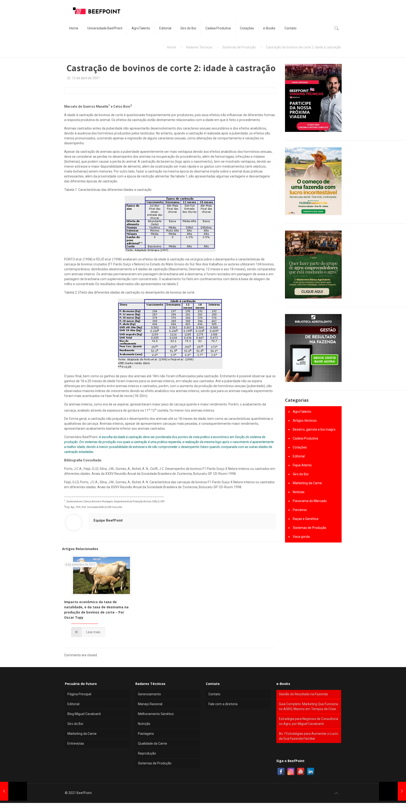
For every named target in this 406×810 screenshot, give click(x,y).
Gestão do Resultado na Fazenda (303, 694)
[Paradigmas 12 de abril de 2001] (392, 791)
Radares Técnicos (199, 47)
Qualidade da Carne (152, 743)
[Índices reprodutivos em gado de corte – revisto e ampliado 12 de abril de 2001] (13, 791)
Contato (214, 694)
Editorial (299, 456)
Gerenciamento (149, 694)
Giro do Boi (300, 474)
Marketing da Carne (307, 483)
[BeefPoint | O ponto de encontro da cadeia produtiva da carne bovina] (96, 10)
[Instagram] (291, 771)
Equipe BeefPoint (108, 520)
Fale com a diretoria (223, 704)
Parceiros (300, 510)
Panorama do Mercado (310, 501)
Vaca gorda (301, 537)
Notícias (298, 492)
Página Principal (79, 694)
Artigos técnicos (305, 420)
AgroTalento (302, 411)
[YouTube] (300, 771)
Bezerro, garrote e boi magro (314, 429)
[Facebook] (281, 771)
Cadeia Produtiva (305, 438)
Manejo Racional (150, 704)
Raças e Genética (305, 519)
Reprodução (147, 753)
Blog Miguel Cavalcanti (84, 714)
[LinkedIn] (310, 771)
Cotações (300, 447)
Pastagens (146, 733)
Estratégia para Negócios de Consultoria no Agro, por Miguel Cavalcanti (308, 721)
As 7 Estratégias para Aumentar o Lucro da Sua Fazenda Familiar (308, 736)
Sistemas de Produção (239, 47)
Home (171, 47)
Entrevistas (75, 743)
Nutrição (144, 724)
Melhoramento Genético (156, 714)
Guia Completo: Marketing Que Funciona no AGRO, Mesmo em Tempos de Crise (308, 706)
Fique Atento (302, 465)
